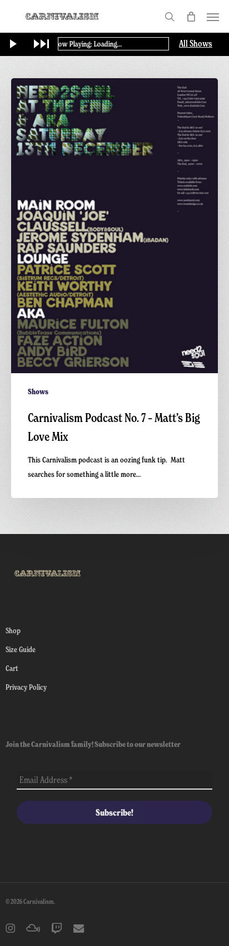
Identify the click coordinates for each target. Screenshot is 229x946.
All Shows (195, 44)
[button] (213, 16)
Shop (13, 630)
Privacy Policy (26, 686)
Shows (38, 391)
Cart (12, 668)
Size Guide (21, 649)
